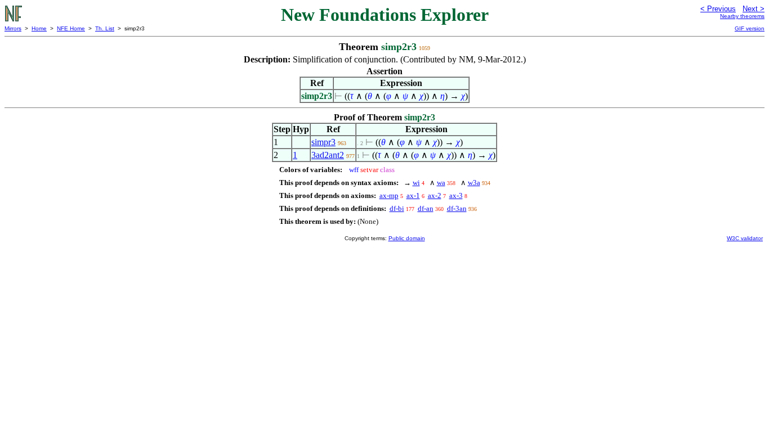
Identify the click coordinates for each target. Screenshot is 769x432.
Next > (753, 8)
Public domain (406, 238)
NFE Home (71, 28)
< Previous (718, 8)
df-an (425, 208)
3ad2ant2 (327, 155)
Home (39, 28)
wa (441, 182)
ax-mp (389, 195)
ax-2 (434, 195)
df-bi (397, 208)
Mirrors (13, 28)
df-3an (457, 208)
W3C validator (745, 238)
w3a (474, 182)
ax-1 (413, 195)
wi (416, 182)
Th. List (104, 28)
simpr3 (323, 142)
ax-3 (456, 195)
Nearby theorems (742, 16)
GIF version (749, 28)
